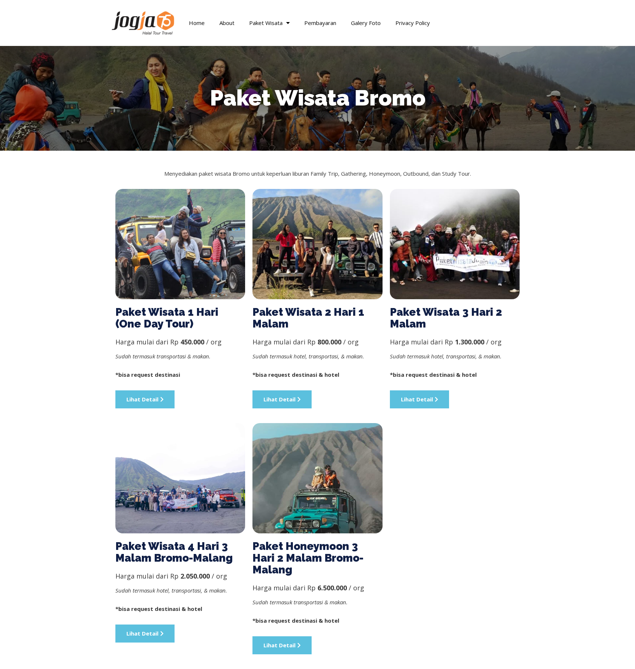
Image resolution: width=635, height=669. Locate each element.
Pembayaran (320, 22)
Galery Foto (366, 22)
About (226, 22)
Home (197, 22)
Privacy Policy (412, 22)
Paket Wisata (266, 22)
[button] (145, 399)
